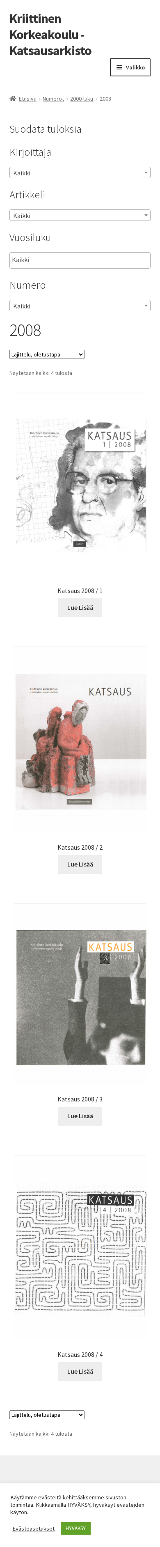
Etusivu (28, 98)
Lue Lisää (80, 607)
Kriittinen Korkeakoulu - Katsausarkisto (50, 34)
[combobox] (80, 172)
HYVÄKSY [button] (76, 1528)
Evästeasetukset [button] (33, 1528)
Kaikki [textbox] (21, 173)
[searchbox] (53, 260)
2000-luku (81, 98)
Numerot (53, 98)
